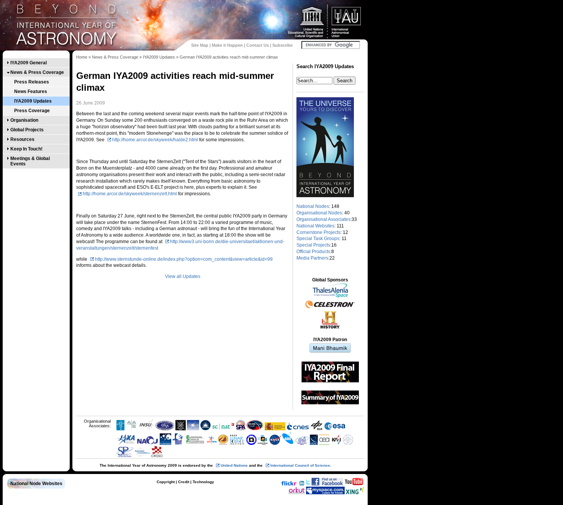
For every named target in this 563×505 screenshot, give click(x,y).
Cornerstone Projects (318, 232)
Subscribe (282, 45)
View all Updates (182, 276)
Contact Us (257, 45)
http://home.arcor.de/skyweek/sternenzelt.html (130, 193)
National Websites (315, 226)
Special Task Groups (317, 238)
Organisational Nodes (319, 213)
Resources (22, 139)
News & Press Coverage (37, 72)
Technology (203, 482)
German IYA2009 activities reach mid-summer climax (229, 57)
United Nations (234, 465)
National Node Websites (36, 483)
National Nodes (312, 206)
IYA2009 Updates (33, 101)
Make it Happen (227, 45)
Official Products (313, 251)
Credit (183, 482)
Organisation (24, 120)
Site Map (199, 45)
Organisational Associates (323, 219)
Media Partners (312, 258)
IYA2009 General (28, 62)
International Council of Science (300, 465)
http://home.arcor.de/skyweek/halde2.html (155, 139)
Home (81, 57)
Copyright (166, 482)
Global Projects (27, 129)
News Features (30, 91)
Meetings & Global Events (30, 161)
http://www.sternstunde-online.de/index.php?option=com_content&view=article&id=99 (184, 259)
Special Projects (313, 245)
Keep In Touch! (26, 149)
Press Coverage (32, 110)
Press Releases (31, 82)
